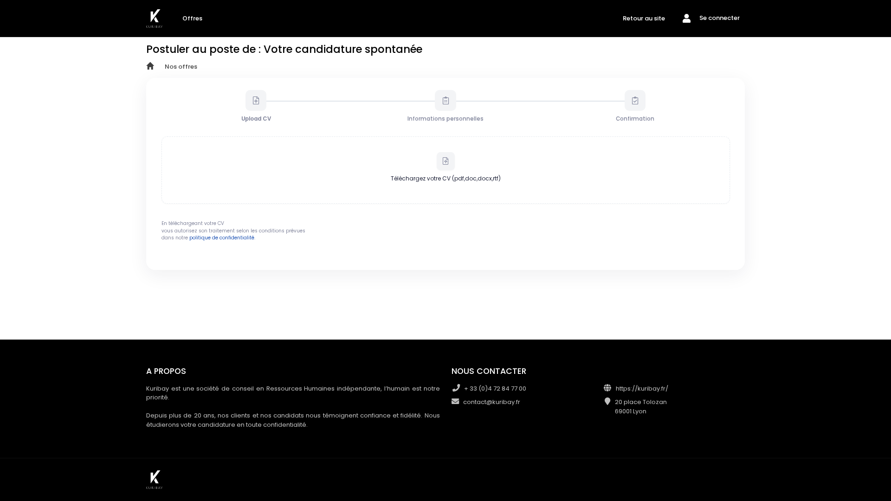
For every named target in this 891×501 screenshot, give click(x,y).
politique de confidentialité (221, 237)
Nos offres (181, 66)
